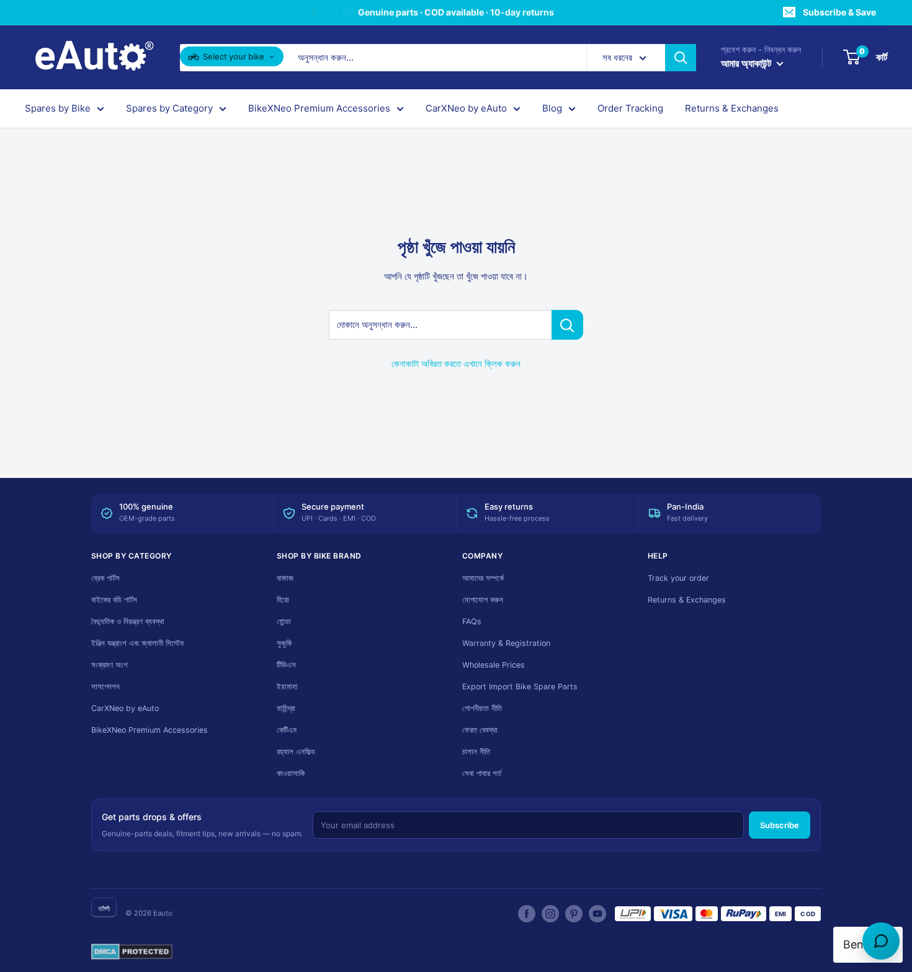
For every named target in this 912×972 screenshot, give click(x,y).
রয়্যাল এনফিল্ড (296, 751)
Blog (552, 108)
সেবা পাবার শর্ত (481, 773)
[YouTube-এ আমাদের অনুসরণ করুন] (597, 913)
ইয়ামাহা (287, 686)
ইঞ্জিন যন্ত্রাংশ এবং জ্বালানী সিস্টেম (137, 643)
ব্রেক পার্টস (105, 578)
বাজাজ (285, 578)
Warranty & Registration (506, 643)
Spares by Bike (58, 108)
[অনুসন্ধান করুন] (680, 57)
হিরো (283, 599)
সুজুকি (284, 643)
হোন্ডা (284, 621)
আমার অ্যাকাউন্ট (747, 63)
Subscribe (779, 825)
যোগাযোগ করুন (482, 599)
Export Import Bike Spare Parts (520, 686)
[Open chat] (881, 941)
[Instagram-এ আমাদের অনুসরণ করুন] (550, 913)
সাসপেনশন (105, 686)
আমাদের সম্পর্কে (483, 578)
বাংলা (104, 908)
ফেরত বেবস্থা (480, 730)
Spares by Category (169, 108)
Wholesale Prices (493, 664)
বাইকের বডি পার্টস (114, 599)
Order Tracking (630, 108)
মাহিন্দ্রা (286, 708)
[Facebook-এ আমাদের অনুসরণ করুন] (526, 913)
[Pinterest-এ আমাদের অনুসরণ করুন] (574, 913)
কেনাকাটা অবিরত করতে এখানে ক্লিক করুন (456, 363)
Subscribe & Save (839, 12)
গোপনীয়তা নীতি (482, 708)
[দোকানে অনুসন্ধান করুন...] (567, 325)
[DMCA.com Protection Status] (131, 952)
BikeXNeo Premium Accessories (319, 108)
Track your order (678, 578)
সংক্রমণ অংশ (109, 664)
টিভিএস (286, 664)
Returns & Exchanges (732, 108)
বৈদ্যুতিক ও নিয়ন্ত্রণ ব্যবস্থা (127, 621)
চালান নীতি (476, 751)
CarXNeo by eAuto (466, 108)
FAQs (471, 621)
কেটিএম (287, 730)
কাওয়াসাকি (291, 773)
